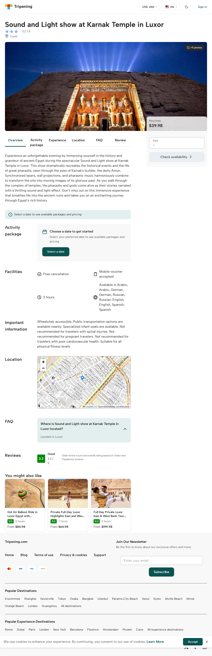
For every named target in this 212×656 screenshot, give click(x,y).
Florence (93, 629)
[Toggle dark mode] (186, 7)
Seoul (145, 599)
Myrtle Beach (173, 599)
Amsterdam (110, 629)
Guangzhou (49, 606)
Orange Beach (14, 606)
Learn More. (156, 642)
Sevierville (47, 599)
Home (9, 555)
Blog (24, 555)
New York (59, 629)
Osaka (74, 599)
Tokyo (62, 599)
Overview (15, 140)
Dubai (21, 629)
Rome (9, 629)
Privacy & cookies (73, 555)
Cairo (139, 629)
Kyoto (157, 599)
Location (78, 140)
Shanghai (30, 599)
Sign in (202, 7)
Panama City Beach (125, 599)
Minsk (190, 599)
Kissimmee (12, 599)
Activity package (36, 142)
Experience (57, 140)
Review (120, 140)
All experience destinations (165, 629)
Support (100, 555)
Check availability (173, 157)
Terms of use (43, 555)
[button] (82, 378)
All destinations (71, 606)
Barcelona (76, 629)
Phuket (127, 629)
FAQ (99, 140)
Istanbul (103, 599)
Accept (193, 642)
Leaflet (89, 406)
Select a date (55, 251)
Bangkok (87, 599)
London (33, 606)
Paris (32, 629)
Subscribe (161, 572)
